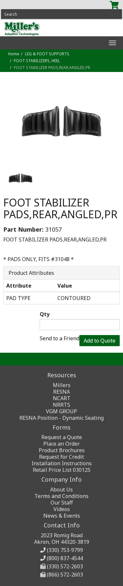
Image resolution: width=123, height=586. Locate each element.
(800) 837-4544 (65, 558)
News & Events (61, 515)
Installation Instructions (61, 463)
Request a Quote (61, 437)
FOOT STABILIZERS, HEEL (37, 60)
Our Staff (62, 502)
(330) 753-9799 (65, 550)
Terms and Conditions (61, 496)
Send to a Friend (59, 338)
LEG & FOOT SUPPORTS (47, 54)
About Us (61, 489)
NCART (62, 398)
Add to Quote (99, 340)
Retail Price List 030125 (62, 469)
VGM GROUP (61, 411)
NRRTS (61, 404)
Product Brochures (62, 450)
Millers (62, 385)
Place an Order (61, 443)
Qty (45, 314)
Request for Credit (61, 456)
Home (13, 54)
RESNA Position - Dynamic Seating (61, 417)
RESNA (61, 391)
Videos (61, 509)
